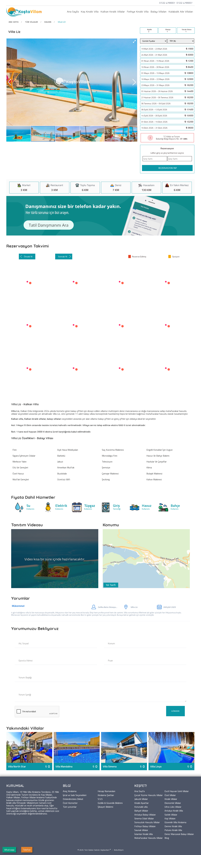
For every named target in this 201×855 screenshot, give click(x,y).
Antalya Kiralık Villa (174, 810)
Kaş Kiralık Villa (89, 11)
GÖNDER (175, 711)
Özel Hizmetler (70, 802)
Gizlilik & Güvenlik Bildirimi (110, 802)
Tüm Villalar (31, 21)
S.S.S (100, 798)
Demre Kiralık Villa (173, 826)
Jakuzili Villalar (141, 798)
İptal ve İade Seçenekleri (74, 794)
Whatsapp (9, 849)
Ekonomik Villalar (173, 802)
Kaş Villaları (170, 818)
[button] (134, 41)
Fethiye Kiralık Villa (137, 11)
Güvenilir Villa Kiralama (175, 822)
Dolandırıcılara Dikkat (73, 798)
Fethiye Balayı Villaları (145, 826)
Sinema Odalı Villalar (144, 818)
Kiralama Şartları (106, 794)
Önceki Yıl (28, 256)
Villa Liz (62, 21)
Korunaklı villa (141, 806)
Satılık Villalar (171, 814)
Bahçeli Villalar (141, 810)
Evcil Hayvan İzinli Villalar (177, 790)
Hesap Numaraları (106, 790)
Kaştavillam (104, 850)
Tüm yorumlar (70, 806)
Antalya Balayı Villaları (145, 814)
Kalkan (47, 21)
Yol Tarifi (111, 585)
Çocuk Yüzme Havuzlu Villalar (148, 794)
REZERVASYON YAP (167, 168)
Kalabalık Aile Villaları (180, 11)
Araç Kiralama (69, 790)
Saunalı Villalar (141, 829)
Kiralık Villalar (171, 798)
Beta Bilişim (119, 850)
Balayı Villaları (158, 11)
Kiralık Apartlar (141, 802)
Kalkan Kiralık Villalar (112, 11)
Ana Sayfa (73, 11)
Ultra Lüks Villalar (173, 806)
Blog (167, 837)
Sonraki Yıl (62, 256)
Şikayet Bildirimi (105, 806)
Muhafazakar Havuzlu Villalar (148, 837)
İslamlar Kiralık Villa (143, 833)
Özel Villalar (170, 794)
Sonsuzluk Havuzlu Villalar (147, 822)
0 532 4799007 (167, 3)
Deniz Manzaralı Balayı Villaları (179, 833)
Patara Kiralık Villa (173, 829)
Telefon (27, 849)
